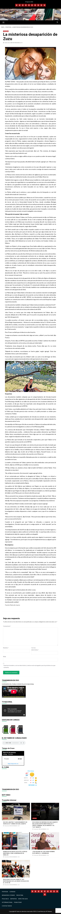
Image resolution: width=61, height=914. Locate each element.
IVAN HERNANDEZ (16, 42)
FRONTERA (6, 31)
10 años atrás (7, 42)
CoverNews (40, 911)
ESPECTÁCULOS (23, 898)
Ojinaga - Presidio (8, 754)
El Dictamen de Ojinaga (30, 13)
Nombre (6, 647)
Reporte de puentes (9, 752)
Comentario (7, 626)
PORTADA (5, 891)
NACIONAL (6, 847)
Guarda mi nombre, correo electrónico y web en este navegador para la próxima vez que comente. (29, 666)
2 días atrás (6, 825)
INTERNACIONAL (7, 902)
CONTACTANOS (7, 906)
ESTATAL (5, 818)
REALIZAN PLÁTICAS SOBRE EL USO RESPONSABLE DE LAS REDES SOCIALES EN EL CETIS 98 (16, 881)
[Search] (57, 22)
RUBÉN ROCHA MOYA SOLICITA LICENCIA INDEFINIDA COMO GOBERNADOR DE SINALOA (15, 853)
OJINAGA (5, 875)
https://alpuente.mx (13, 763)
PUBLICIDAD (18, 902)
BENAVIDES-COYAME (8, 895)
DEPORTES (13, 898)
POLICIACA (5, 898)
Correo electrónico (35, 649)
